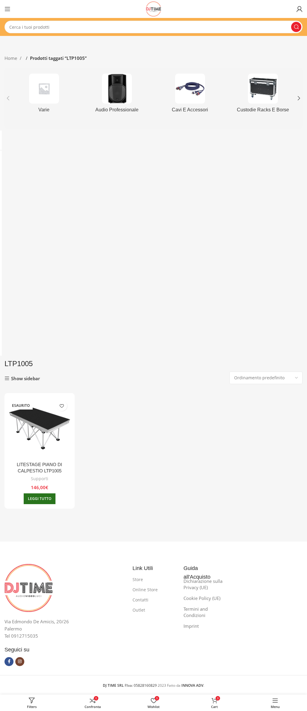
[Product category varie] (44, 95)
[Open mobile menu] (7, 9)
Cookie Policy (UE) (201, 598)
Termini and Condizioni (195, 612)
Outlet (139, 610)
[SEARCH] (296, 27)
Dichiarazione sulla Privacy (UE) (202, 584)
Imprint (191, 626)
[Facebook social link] (8, 661)
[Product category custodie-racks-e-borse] (263, 95)
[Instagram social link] (19, 661)
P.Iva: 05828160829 (130, 685)
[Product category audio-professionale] (117, 95)
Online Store (145, 589)
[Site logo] (153, 8)
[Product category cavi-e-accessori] (190, 95)
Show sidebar (25, 378)
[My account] (300, 9)
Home (11, 58)
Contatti (140, 600)
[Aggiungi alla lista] (62, 406)
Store (138, 579)
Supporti (39, 478)
